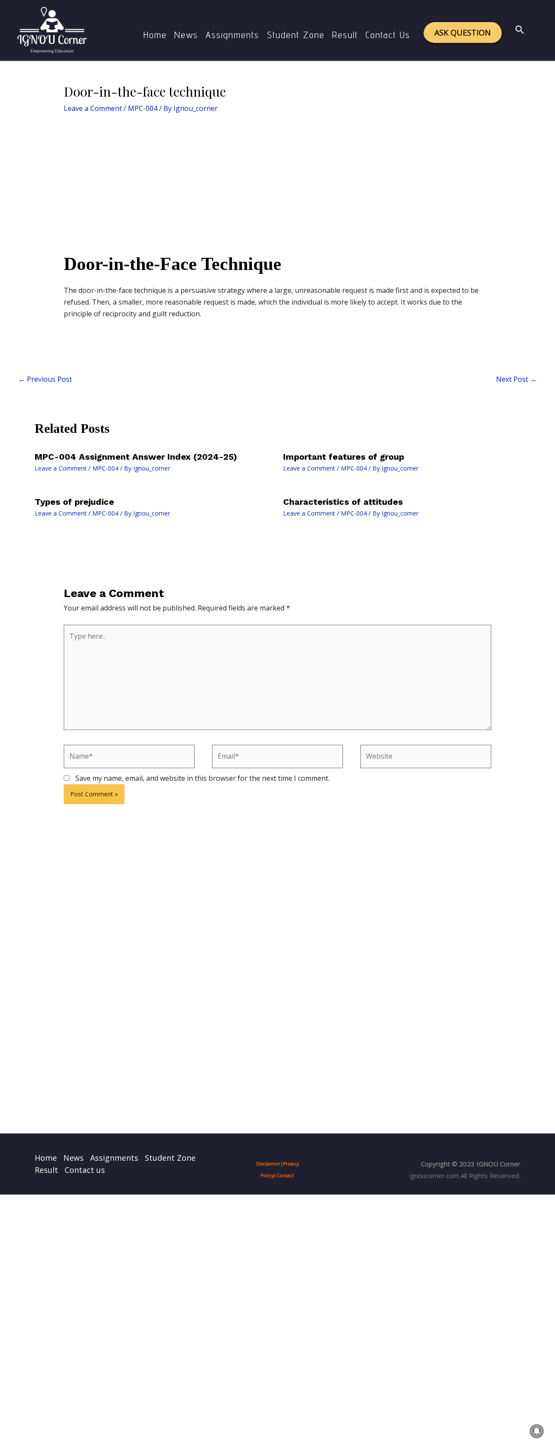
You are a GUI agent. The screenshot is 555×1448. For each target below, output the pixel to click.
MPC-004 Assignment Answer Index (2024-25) (136, 456)
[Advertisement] (278, 188)
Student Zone (296, 34)
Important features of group (343, 456)
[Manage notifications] (537, 1431)
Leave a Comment (93, 108)
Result (345, 34)
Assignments (232, 34)
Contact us (388, 34)
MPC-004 (142, 108)
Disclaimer (268, 1164)
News (186, 34)
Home (155, 34)
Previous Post (45, 379)
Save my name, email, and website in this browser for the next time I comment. (202, 778)
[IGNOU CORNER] (52, 29)
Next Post (516, 379)
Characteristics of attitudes (343, 502)
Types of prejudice (74, 502)
